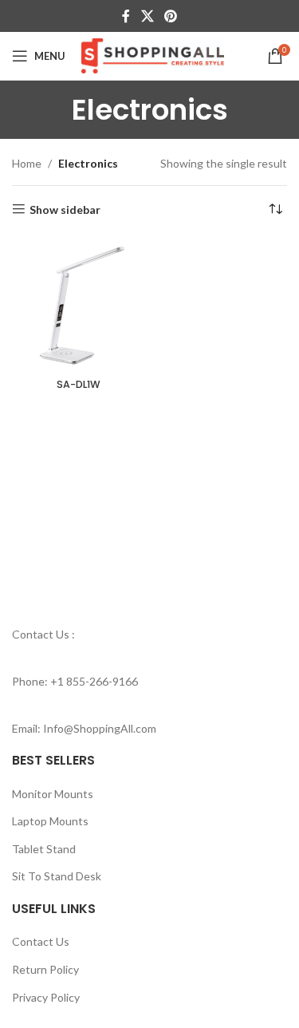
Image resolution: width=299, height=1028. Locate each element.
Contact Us (40, 941)
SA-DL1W (78, 384)
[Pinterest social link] (170, 16)
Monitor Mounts (52, 794)
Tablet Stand (44, 849)
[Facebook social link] (126, 16)
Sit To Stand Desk (56, 876)
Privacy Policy (46, 997)
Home (26, 163)
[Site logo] (152, 54)
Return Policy (45, 969)
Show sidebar (65, 209)
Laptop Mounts (50, 821)
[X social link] (147, 16)
